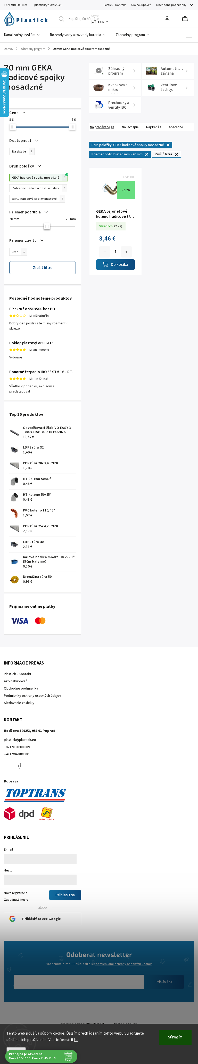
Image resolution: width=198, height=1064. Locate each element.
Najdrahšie (153, 127)
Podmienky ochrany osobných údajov (32, 695)
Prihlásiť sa (164, 982)
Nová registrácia (15, 893)
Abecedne (176, 127)
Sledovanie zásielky (19, 703)
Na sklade (22, 151)
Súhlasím (175, 1037)
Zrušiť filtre (42, 267)
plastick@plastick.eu (20, 739)
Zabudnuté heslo (16, 899)
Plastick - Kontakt (114, 5)
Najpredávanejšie (102, 127)
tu (76, 1040)
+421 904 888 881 (17, 754)
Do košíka (126, 252)
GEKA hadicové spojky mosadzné (38, 177)
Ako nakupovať (141, 5)
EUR (101, 22)
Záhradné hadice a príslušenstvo (38, 188)
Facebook (19, 766)
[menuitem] (24, 35)
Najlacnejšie (130, 127)
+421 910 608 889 (17, 747)
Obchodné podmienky (171, 5)
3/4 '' (18, 252)
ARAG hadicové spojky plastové (37, 198)
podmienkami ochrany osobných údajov (123, 964)
